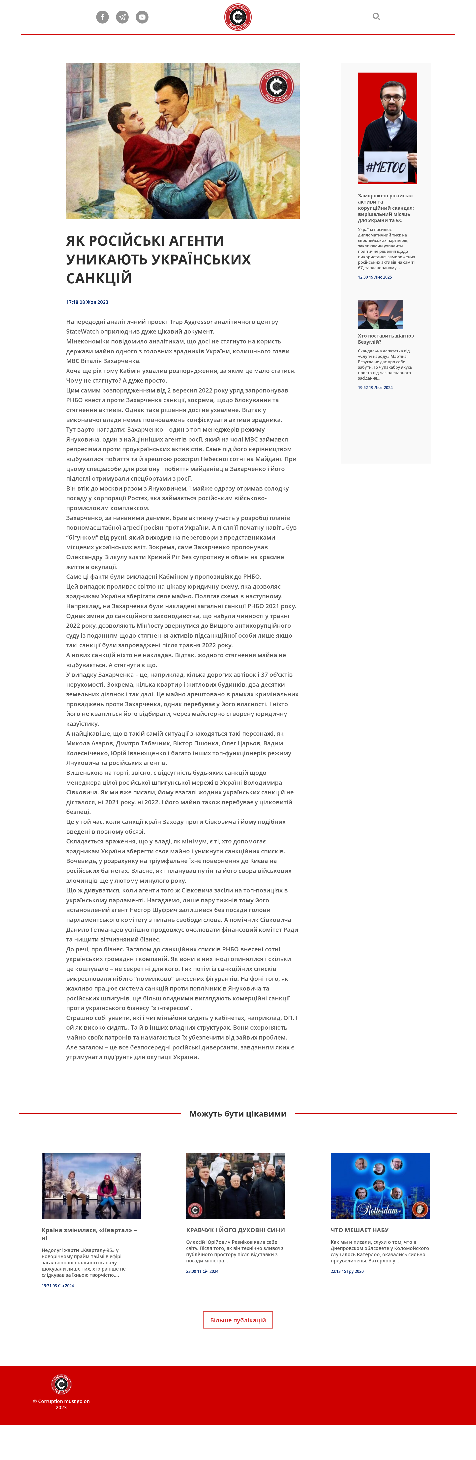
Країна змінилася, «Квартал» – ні (89, 1234)
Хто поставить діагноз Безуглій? (386, 339)
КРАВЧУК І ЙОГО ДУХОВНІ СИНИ (235, 1230)
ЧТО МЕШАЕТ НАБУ (360, 1230)
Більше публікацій (238, 1320)
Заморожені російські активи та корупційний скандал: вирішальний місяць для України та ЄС (386, 207)
